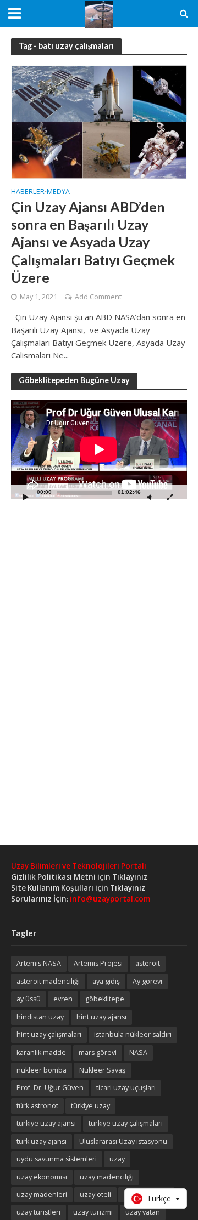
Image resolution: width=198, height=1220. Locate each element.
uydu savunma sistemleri (56, 1159)
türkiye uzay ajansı (46, 1123)
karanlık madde (41, 1052)
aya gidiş (106, 981)
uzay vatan (142, 1212)
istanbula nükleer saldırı (133, 1034)
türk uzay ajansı (41, 1141)
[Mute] (149, 497)
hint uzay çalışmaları (48, 1034)
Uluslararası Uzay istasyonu (123, 1141)
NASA (138, 1052)
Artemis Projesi (98, 963)
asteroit (147, 963)
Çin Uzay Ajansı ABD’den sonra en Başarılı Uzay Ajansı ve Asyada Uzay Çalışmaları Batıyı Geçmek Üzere (93, 242)
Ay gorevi (147, 981)
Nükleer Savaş (102, 1070)
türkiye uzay (90, 1105)
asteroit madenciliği (48, 981)
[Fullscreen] (170, 497)
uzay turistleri (38, 1212)
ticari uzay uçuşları (126, 1087)
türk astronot (37, 1105)
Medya (58, 192)
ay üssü (28, 999)
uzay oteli (95, 1194)
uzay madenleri (41, 1194)
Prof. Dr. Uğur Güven (50, 1087)
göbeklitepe (104, 999)
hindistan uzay (40, 1017)
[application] (99, 449)
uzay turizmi (93, 1212)
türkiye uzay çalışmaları (126, 1123)
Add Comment (98, 296)
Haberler (28, 192)
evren (63, 999)
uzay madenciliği (107, 1177)
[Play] (25, 497)
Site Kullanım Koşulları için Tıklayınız (78, 888)
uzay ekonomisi (41, 1177)
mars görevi (98, 1052)
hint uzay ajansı (101, 1017)
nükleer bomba (41, 1070)
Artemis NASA (38, 963)
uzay (117, 1159)
